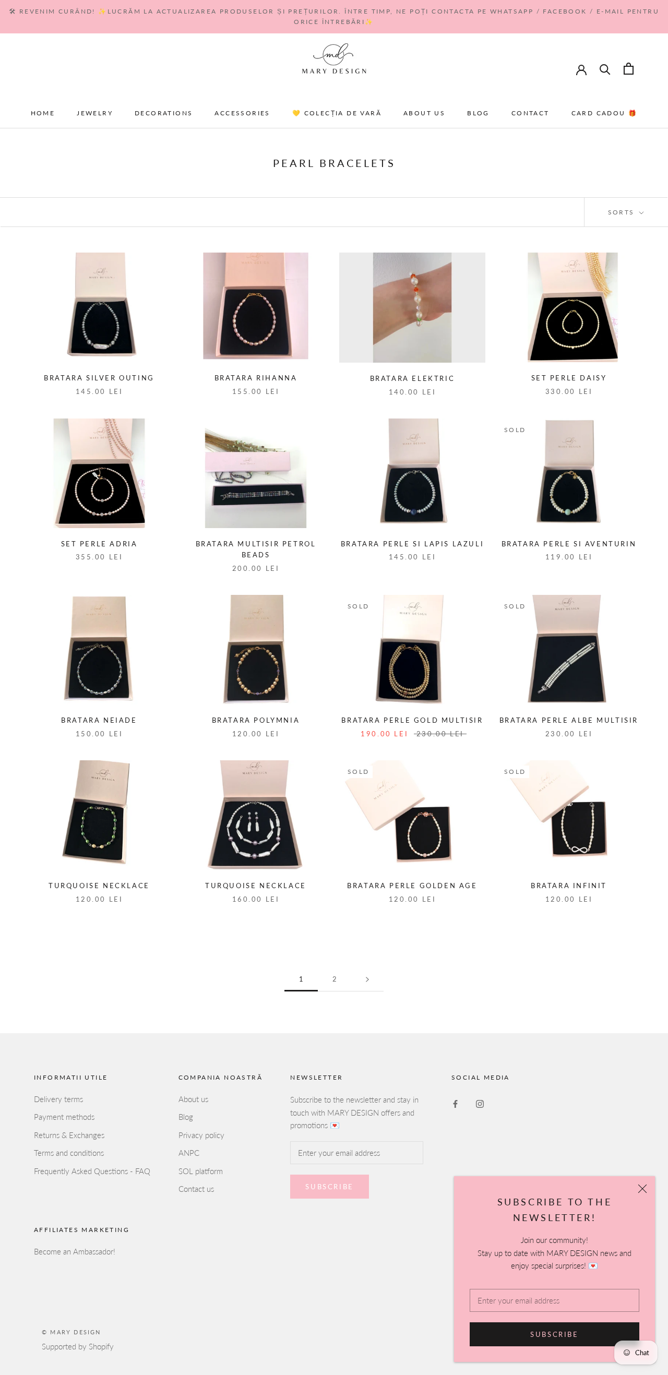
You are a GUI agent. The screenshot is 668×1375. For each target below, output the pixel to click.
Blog (478, 113)
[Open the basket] (629, 69)
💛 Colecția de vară (336, 113)
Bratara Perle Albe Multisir (568, 720)
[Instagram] (480, 1102)
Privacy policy (201, 1135)
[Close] (642, 1188)
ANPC (188, 1152)
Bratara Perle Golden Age (412, 885)
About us (424, 113)
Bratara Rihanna (255, 378)
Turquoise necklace (99, 885)
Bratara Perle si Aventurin (569, 544)
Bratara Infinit (569, 885)
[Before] (367, 979)
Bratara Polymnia (256, 720)
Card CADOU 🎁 (604, 113)
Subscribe (554, 1334)
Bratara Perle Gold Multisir (412, 720)
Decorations (164, 113)
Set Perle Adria (99, 544)
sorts (622, 212)
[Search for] (605, 68)
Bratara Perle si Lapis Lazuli (412, 544)
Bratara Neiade (99, 720)
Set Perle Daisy (569, 378)
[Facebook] (455, 1102)
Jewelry (95, 113)
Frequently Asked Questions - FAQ (92, 1171)
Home (43, 113)
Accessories (242, 113)
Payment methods (64, 1116)
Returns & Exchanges (69, 1135)
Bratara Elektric (412, 378)
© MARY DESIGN (71, 1332)
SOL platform (200, 1171)
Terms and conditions (69, 1152)
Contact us (196, 1188)
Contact (530, 113)
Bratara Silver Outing (99, 378)
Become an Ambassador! (74, 1251)
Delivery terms (58, 1099)
